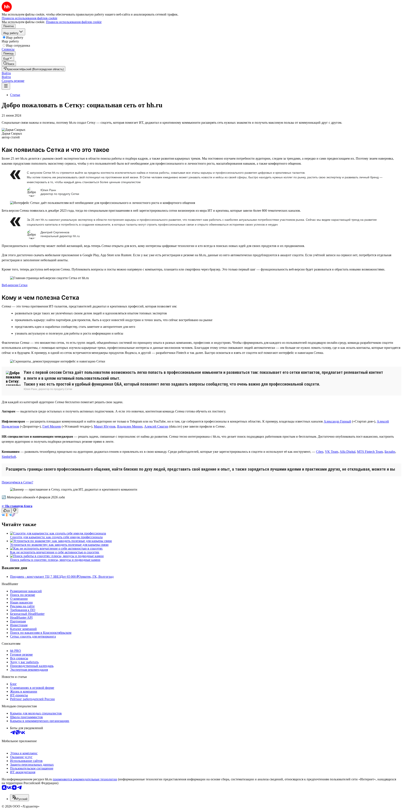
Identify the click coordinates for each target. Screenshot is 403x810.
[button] (6, 73)
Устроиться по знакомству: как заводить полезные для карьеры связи (59, 544)
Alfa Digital (347, 451)
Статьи (15, 95)
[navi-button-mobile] (6, 86)
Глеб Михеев (51, 426)
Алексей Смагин (156, 426)
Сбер (319, 451)
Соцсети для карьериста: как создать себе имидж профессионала (56, 537)
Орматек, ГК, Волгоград (96, 576)
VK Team (331, 451)
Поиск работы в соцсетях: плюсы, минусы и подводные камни (55, 560)
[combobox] (19, 797)
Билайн (390, 451)
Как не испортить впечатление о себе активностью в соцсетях (54, 552)
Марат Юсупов (104, 426)
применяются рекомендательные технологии (85, 779)
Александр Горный (337, 421)
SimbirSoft (9, 456)
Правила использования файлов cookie (74, 22)
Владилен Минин (130, 426)
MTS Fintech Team (370, 451)
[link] (9, 63)
